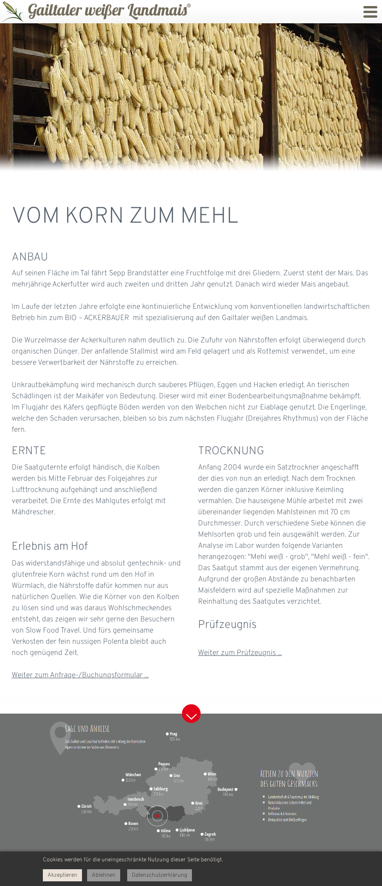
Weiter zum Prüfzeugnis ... (240, 653)
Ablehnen (104, 875)
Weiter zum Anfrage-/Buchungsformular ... (80, 675)
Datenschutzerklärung (159, 875)
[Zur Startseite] (11, 11)
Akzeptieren (62, 875)
